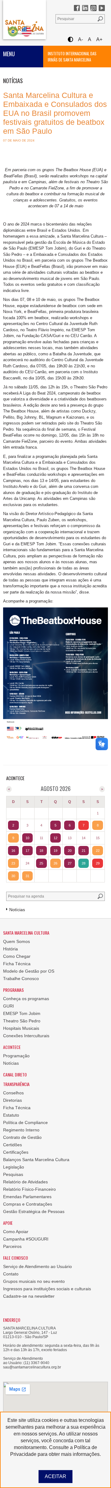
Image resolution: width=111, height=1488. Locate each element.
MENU (9, 54)
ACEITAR (55, 1476)
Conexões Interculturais (26, 1035)
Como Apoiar (15, 1231)
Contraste (70, 39)
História (10, 948)
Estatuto (11, 1115)
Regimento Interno (21, 1129)
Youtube (102, 8)
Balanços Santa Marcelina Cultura (36, 1159)
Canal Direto (15, 1074)
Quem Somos (16, 941)
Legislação (13, 1167)
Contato (10, 1273)
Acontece (12, 1047)
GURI (8, 1006)
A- (80, 39)
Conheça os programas (26, 998)
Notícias (11, 1063)
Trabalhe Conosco (21, 978)
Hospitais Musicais (21, 1028)
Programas (13, 990)
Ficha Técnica (17, 963)
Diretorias (12, 1100)
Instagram (93, 8)
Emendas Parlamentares (27, 1196)
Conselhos (13, 1092)
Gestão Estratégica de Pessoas (33, 1211)
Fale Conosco (15, 1257)
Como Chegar (17, 956)
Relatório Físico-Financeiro (29, 1189)
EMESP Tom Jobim (21, 1013)
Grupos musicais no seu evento (34, 1281)
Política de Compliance (25, 1122)
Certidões (12, 1144)
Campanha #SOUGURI (25, 1238)
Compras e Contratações (27, 1204)
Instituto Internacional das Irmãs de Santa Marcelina (72, 56)
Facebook (77, 8)
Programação (16, 1055)
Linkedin (85, 8)
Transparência (16, 1084)
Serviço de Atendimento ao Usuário (37, 1266)
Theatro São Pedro (21, 1020)
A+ (99, 39)
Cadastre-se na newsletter (29, 1296)
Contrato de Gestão (22, 1137)
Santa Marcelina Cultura (24, 19)
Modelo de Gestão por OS (28, 971)
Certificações (15, 1152)
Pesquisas (13, 1174)
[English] (26, 31)
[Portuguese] (13, 31)
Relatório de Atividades (25, 1181)
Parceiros (12, 1246)
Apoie (8, 1223)
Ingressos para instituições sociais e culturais (47, 1288)
